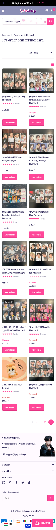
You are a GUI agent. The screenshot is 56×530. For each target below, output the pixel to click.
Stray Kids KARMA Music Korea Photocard (12, 159)
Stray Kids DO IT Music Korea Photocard (13, 98)
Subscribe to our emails (11, 492)
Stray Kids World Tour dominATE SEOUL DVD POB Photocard (40, 160)
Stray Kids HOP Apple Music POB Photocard (40, 271)
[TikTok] (29, 482)
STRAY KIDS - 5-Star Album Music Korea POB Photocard (13, 271)
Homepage (6, 35)
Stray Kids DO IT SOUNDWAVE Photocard (40, 386)
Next (51, 422)
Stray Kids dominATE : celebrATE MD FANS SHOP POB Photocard (40, 100)
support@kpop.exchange (16, 454)
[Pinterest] (10, 482)
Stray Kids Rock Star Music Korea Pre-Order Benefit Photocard (13, 215)
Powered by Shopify (37, 510)
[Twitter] (22, 483)
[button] (3, 3)
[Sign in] (47, 10)
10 (45, 422)
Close (28, 465)
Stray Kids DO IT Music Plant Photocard (40, 328)
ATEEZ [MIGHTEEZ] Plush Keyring (12, 386)
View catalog (4, 10)
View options (10, 122)
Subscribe (50, 498)
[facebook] (16, 482)
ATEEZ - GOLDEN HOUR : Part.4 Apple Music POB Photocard (14, 328)
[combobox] (9, 524)
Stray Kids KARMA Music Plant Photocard (39, 213)
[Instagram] (3, 482)
